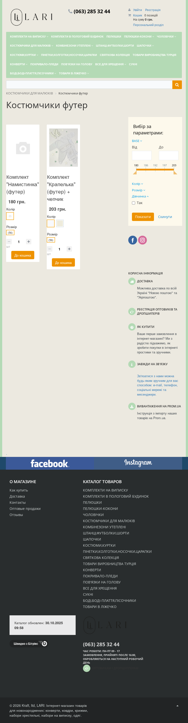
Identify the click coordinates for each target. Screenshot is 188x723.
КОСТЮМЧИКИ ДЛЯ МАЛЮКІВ (109, 520)
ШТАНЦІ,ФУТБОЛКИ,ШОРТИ (106, 533)
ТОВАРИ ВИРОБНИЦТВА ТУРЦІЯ (109, 563)
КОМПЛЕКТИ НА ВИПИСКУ (105, 490)
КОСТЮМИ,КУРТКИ (99, 545)
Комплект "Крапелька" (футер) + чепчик (61, 187)
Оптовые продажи (25, 508)
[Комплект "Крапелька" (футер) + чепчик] (63, 148)
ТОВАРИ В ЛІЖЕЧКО (100, 606)
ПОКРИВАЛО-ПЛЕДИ (100, 576)
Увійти (138, 10)
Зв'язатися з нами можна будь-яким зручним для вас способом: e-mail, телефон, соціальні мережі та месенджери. (157, 385)
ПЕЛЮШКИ (92, 502)
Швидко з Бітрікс (26, 643)
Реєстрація (153, 10)
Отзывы (16, 514)
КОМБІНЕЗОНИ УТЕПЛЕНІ (104, 527)
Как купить (19, 490)
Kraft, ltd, (29, 705)
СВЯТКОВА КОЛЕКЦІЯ (101, 557)
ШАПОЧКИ (92, 539)
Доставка (17, 496)
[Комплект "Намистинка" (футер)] (22, 148)
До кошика (22, 255)
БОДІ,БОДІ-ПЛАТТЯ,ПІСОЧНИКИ (109, 600)
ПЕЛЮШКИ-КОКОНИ (100, 508)
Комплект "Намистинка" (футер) (22, 184)
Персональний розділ (148, 25)
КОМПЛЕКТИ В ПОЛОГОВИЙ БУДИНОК (116, 496)
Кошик (137, 15)
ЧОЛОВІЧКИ (93, 514)
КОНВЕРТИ (92, 570)
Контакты (18, 502)
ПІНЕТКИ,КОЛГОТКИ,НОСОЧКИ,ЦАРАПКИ (117, 551)
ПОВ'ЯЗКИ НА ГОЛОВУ (102, 582)
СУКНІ (88, 594)
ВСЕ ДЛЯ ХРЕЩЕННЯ (100, 588)
